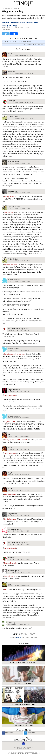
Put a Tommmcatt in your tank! (14, 354)
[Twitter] (6, 33)
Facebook (9, 733)
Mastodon (32, 733)
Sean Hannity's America (11, 8)
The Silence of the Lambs (33, 45)
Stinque (16, 1)
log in (18, 638)
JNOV (6, 589)
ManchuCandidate (10, 264)
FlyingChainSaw (10, 196)
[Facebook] (14, 33)
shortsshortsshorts (10, 395)
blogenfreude (8, 212)
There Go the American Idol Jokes (17, 42)
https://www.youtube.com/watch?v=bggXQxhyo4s (20, 22)
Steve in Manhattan (9, 26)
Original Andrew (10, 421)
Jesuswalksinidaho (10, 563)
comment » (6, 29)
